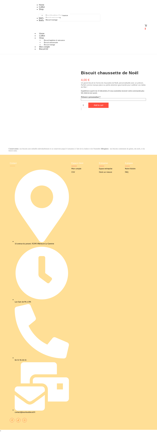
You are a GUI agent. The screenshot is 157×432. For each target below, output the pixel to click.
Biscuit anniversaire (51, 42)
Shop (41, 38)
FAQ (126, 172)
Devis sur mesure (105, 172)
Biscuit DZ (43, 49)
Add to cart (98, 105)
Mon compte (76, 169)
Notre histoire (130, 169)
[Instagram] (24, 420)
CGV (73, 172)
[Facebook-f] (12, 420)
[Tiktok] (18, 420)
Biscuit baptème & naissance (54, 40)
